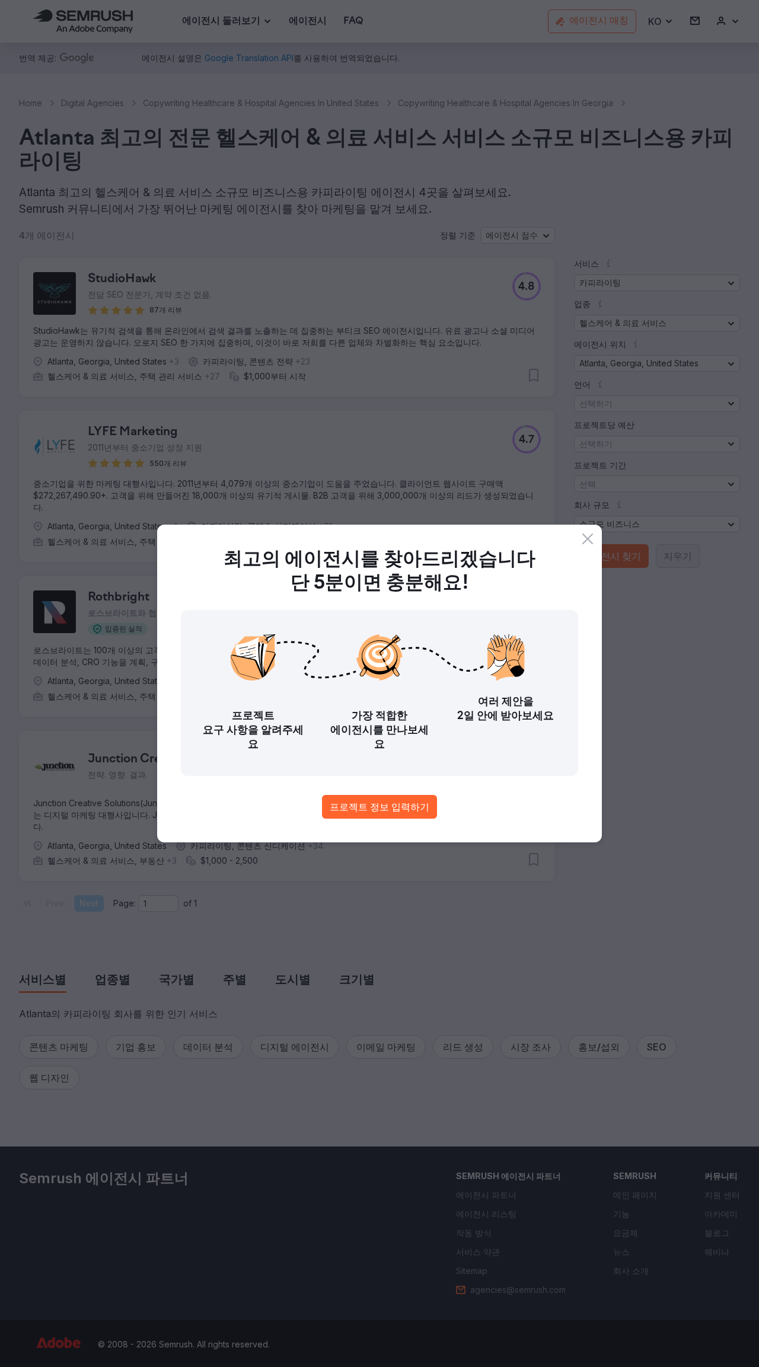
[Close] (587, 539)
